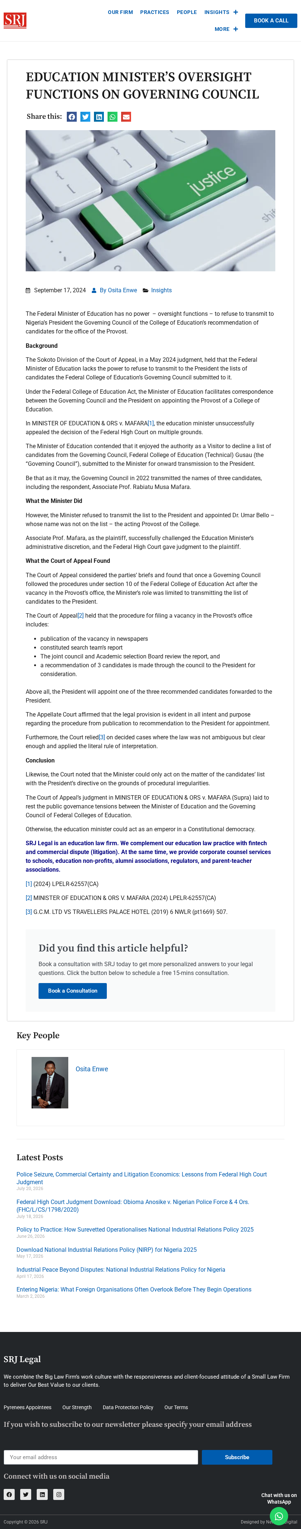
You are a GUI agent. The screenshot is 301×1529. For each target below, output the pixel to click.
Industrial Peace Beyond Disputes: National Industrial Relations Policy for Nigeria (121, 1269)
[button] (72, 117)
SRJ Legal (22, 1359)
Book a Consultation (72, 990)
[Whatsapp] (279, 1516)
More (222, 29)
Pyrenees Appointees (27, 1407)
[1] (151, 423)
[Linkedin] (42, 1494)
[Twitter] (25, 1494)
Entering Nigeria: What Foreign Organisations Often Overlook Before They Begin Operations (134, 1289)
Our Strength (77, 1407)
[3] (102, 737)
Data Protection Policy (128, 1407)
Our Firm (120, 12)
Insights (217, 12)
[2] (80, 615)
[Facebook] (9, 1494)
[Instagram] (58, 1494)
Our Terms (176, 1407)
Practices (155, 12)
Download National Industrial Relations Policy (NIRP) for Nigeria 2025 (107, 1249)
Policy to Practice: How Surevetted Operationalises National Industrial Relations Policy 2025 (135, 1229)
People (187, 12)
